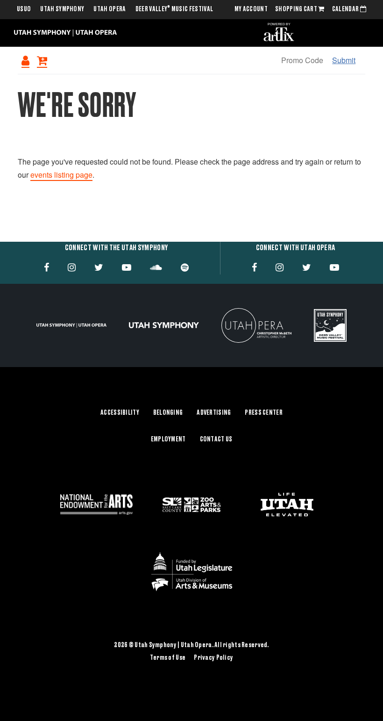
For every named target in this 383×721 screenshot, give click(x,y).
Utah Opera (109, 9)
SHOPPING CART (296, 9)
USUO (24, 9)
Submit (343, 60)
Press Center (263, 413)
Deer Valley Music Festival (174, 9)
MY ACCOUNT (251, 9)
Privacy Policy (213, 658)
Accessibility (119, 413)
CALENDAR (346, 9)
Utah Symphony (62, 9)
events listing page (61, 174)
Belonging (168, 413)
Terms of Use (167, 658)
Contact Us (216, 439)
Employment (168, 439)
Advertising (214, 413)
